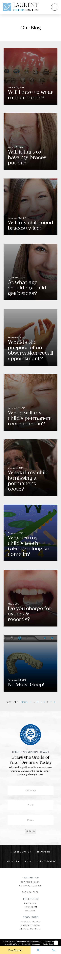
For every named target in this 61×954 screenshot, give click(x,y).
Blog (28, 861)
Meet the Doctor (21, 852)
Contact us (12, 861)
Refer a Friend (30, 922)
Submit (30, 832)
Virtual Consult (30, 929)
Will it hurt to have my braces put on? (27, 158)
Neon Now (52, 944)
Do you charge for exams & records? (29, 614)
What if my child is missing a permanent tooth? (28, 481)
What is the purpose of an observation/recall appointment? (30, 350)
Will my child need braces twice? (30, 225)
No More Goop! (26, 685)
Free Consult (15, 950)
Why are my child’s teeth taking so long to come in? (28, 546)
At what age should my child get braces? (27, 288)
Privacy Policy (50, 941)
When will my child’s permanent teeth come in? (30, 419)
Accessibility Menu (12, 944)
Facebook (30, 903)
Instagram (30, 907)
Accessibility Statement (31, 944)
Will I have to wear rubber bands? (30, 95)
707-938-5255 (30, 892)
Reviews (30, 910)
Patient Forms (30, 925)
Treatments (44, 852)
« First (24, 702)
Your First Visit (46, 861)
